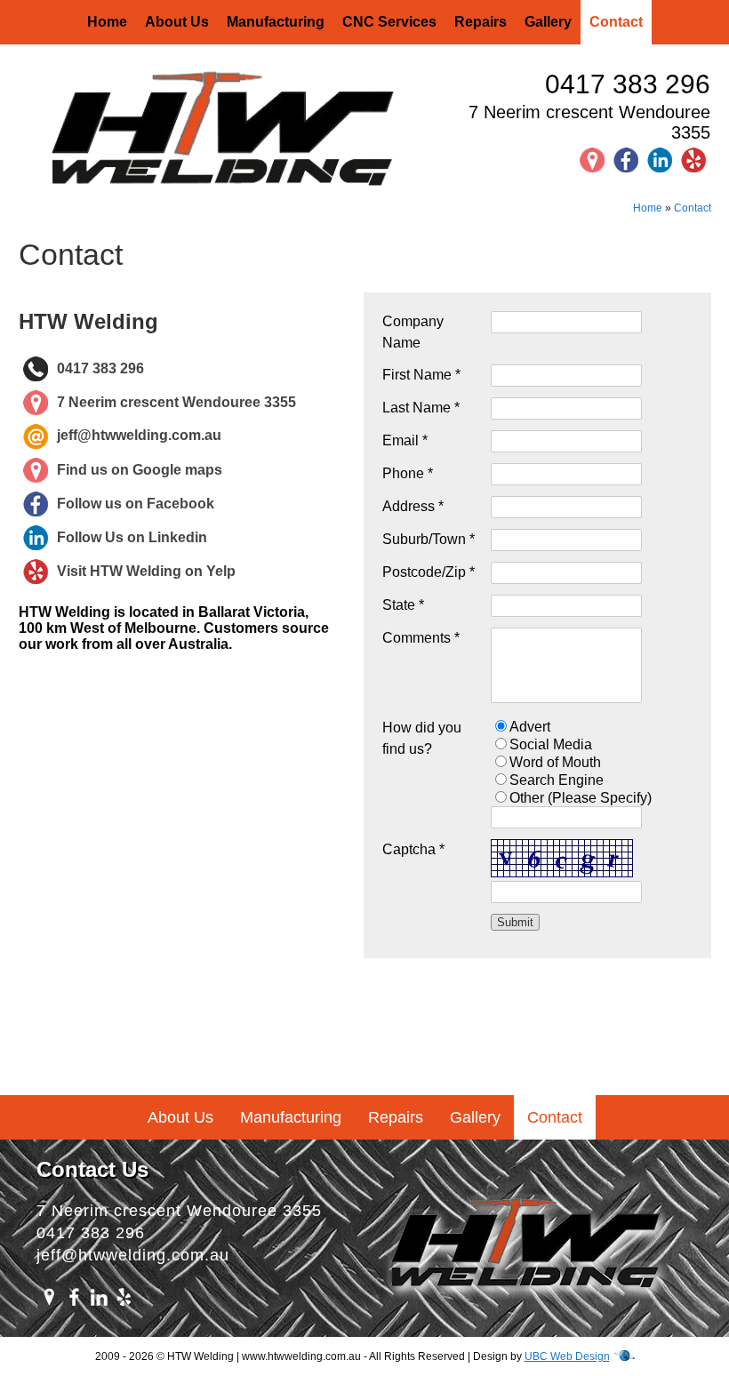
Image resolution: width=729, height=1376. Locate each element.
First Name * (421, 374)
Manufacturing (275, 21)
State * (403, 604)
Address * (413, 506)
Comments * (421, 637)
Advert (529, 726)
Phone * (407, 473)
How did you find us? (421, 738)
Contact (616, 21)
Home (107, 21)
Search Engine (556, 780)
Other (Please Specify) (580, 797)
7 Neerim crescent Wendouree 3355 (589, 122)
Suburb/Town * (428, 539)
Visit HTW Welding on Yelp (146, 571)
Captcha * (413, 849)
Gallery (548, 21)
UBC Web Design (567, 1356)
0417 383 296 (627, 84)
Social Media (550, 744)
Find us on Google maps (139, 469)
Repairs (480, 21)
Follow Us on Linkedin (132, 537)
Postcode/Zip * (428, 572)
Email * (405, 440)
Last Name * (421, 407)
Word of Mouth (555, 762)
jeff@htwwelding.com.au (139, 436)
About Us (177, 21)
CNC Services (389, 21)
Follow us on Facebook (135, 503)
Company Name (413, 332)
